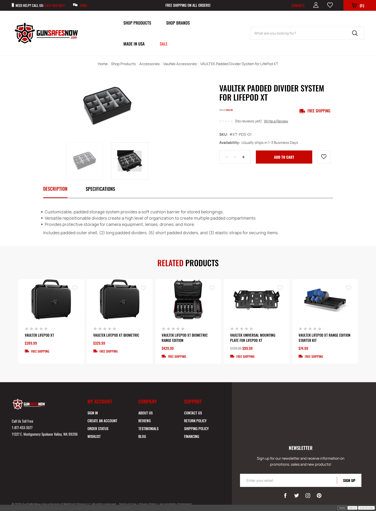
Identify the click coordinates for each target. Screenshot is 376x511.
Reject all (352, 508)
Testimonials (148, 428)
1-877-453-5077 (22, 427)
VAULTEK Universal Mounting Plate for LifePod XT (252, 337)
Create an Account (102, 420)
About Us (145, 412)
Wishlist (94, 436)
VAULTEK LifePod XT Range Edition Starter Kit (324, 337)
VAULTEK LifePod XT (39, 335)
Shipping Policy (196, 428)
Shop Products (137, 23)
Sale (164, 44)
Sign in (92, 412)
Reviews (144, 420)
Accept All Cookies (366, 508)
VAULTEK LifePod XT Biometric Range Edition (185, 337)
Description (55, 188)
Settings (342, 508)
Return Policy (195, 420)
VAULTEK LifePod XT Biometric (116, 335)
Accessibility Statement (176, 504)
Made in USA (134, 44)
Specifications (100, 188)
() (362, 5)
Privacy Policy (148, 504)
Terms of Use (127, 504)
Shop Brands (178, 23)
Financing (191, 436)
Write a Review (276, 121)
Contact (298, 5)
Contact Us (193, 412)
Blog (142, 436)
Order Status (97, 428)
